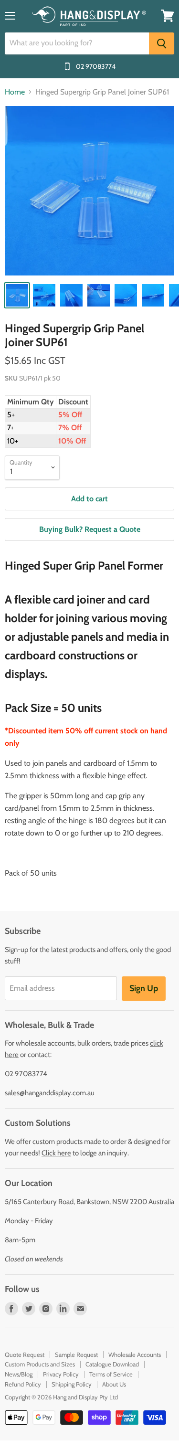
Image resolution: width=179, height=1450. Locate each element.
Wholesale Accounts (134, 1354)
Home (15, 92)
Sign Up (143, 988)
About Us (114, 1384)
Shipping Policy (72, 1384)
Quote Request (24, 1354)
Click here (56, 1153)
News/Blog (18, 1374)
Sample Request (76, 1354)
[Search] (161, 43)
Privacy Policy (61, 1374)
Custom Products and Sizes (40, 1364)
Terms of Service (111, 1374)
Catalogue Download (112, 1364)
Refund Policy (23, 1384)
